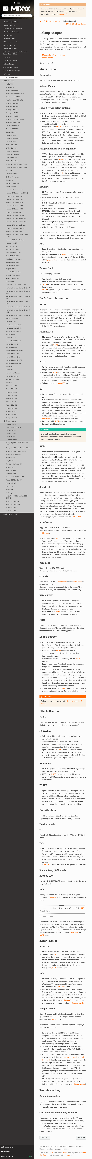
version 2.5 (63, 14)
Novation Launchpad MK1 (14, 328)
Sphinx (51, 1153)
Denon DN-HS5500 (12, 126)
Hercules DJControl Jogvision (15, 228)
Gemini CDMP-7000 (12, 183)
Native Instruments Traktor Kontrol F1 (18, 288)
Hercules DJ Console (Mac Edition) (17, 193)
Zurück (46, 1137)
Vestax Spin (9, 489)
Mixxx (17, 3)
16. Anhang (6, 74)
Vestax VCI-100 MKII (13, 504)
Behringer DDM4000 (13, 122)
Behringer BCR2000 (12, 110)
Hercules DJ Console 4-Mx (14, 190)
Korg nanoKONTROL (12, 262)
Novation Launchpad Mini (14, 325)
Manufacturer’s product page (53, 55)
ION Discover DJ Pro (12, 249)
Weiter (80, 1137)
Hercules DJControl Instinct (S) (15, 225)
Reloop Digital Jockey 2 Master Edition (18, 448)
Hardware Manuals (52, 21)
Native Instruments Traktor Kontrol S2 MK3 (18, 302)
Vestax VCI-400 (11, 511)
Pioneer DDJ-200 (11, 395)
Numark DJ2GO (11, 338)
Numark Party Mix (12, 376)
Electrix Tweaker (11, 174)
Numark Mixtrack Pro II (13, 363)
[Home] (40, 21)
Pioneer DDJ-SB (11, 402)
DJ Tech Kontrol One (12, 154)
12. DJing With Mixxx (10, 60)
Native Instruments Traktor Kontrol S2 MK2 (18, 297)
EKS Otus (9, 170)
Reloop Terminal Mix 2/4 (13, 454)
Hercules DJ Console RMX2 (15, 209)
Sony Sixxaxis (10, 461)
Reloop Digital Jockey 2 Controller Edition (17, 444)
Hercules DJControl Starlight (15, 240)
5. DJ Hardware (8, 35)
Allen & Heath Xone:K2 (13, 90)
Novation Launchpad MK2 (14, 331)
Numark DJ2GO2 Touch (13, 341)
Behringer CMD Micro (13, 113)
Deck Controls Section (14, 427)
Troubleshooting (12, 439)
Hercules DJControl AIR (13, 212)
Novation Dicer (10, 321)
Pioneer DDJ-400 (11, 398)
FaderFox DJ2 (10, 180)
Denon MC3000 (11, 132)
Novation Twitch (11, 334)
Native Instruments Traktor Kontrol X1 (18, 315)
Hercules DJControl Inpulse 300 (16, 222)
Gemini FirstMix (11, 186)
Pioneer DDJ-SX (11, 411)
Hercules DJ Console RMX (14, 206)
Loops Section (11, 430)
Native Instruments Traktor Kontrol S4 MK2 (18, 311)
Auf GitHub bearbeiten (77, 24)
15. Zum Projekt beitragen (11, 70)
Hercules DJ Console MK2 (14, 199)
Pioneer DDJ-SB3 (11, 408)
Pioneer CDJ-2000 (12, 386)
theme (65, 1153)
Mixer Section (11, 424)
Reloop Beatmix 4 (11, 418)
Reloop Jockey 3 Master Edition (16, 451)
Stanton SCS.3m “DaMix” (14, 480)
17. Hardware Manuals (10, 77)
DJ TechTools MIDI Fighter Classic (16, 164)
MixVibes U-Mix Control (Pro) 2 (16, 285)
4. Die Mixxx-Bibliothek (11, 32)
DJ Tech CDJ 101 (11, 145)
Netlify (68, 1155)
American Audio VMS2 (13, 97)
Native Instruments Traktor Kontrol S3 (18, 307)
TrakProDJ (9, 486)
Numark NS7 (10, 370)
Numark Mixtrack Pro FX (14, 360)
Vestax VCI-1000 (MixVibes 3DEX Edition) (17, 497)
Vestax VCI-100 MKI (12, 501)
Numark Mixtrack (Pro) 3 (13, 357)
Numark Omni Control (13, 373)
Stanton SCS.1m (11, 473)
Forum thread (47, 58)
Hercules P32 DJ (11, 243)
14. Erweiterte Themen (10, 67)
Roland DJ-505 (10, 457)
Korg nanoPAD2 (11, 269)
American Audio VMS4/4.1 (14, 100)
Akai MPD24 (10, 87)
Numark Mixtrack (11, 347)
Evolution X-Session (12, 177)
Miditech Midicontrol (12, 278)
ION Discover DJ (11, 246)
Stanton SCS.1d (11, 470)
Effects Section (11, 433)
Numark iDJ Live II (12, 344)
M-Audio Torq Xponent (13, 275)
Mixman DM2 (10, 281)
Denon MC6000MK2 (13, 138)
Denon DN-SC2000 (12, 129)
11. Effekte (6, 57)
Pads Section (11, 436)
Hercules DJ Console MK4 (14, 202)
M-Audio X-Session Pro (13, 272)
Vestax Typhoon (11, 493)
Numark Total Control (13, 379)
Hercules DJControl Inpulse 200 (16, 218)
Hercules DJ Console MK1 (14, 196)
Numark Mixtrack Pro (13, 354)
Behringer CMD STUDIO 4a (15, 119)
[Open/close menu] (1, 77)
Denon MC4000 (11, 135)
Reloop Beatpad (11, 421)
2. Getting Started (9, 25)
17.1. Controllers (9, 81)
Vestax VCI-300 (11, 508)
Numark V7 (9, 382)
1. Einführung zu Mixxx (11, 22)
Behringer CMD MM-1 (13, 116)
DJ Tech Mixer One (12, 161)
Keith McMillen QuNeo (13, 252)
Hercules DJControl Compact (15, 215)
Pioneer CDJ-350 (11, 389)
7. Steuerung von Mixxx (11, 42)
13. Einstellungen (8, 64)
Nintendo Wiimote (12, 318)
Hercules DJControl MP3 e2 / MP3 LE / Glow (18, 235)
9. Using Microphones (10, 48)
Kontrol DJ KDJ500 (12, 256)
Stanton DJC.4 (10, 467)
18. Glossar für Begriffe (10, 514)
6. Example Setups (9, 39)
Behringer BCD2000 (12, 103)
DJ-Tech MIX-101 (11, 158)
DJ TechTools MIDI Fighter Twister (17, 167)
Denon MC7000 (11, 142)
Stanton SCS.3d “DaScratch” (15, 477)
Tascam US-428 (11, 483)
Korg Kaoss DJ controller (14, 259)
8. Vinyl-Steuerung (9, 45)
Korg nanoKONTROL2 (13, 265)
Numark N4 (9, 366)
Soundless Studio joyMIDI (14, 464)
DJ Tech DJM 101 (11, 148)
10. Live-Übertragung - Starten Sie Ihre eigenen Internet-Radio (16, 53)
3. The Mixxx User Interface (12, 28)
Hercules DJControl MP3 (14, 231)
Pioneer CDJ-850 (11, 392)
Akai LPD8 (9, 84)
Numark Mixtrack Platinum (14, 350)
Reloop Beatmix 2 (11, 414)
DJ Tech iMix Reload (12, 151)
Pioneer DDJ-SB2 (11, 405)
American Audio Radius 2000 (15, 94)
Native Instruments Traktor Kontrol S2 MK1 (18, 292)
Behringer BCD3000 (12, 106)
